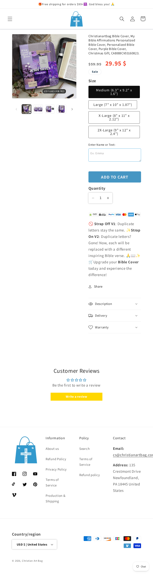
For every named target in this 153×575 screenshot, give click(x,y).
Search (84, 448)
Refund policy (89, 475)
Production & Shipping (56, 498)
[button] (10, 19)
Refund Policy (56, 459)
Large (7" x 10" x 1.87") (112, 104)
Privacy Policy (56, 469)
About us (52, 448)
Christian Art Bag (32, 560)
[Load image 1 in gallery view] (26, 109)
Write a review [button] (76, 396)
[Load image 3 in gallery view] (49, 109)
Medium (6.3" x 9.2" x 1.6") (114, 92)
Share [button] (98, 286)
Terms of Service (52, 482)
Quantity (96, 188)
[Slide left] (16, 109)
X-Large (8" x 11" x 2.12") (114, 117)
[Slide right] (72, 109)
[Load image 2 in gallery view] (38, 109)
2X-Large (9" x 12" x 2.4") (114, 132)
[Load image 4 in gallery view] (61, 109)
